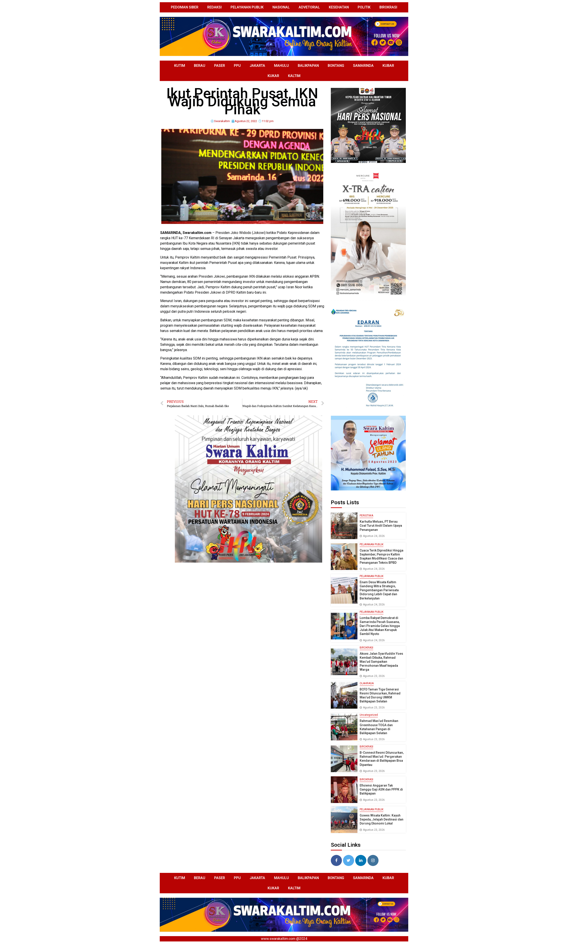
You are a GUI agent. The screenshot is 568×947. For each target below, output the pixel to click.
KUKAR (273, 76)
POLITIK (364, 7)
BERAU (199, 65)
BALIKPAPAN (308, 65)
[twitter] (348, 860)
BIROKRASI (388, 7)
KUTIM (179, 65)
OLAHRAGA (367, 683)
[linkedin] (360, 860)
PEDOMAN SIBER (184, 7)
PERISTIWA (366, 515)
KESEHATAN (339, 7)
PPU (237, 65)
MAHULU (281, 65)
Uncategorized (369, 714)
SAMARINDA (363, 65)
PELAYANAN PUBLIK (247, 7)
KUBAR (388, 65)
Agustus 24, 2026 (374, 536)
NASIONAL (281, 7)
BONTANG (336, 65)
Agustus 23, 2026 (374, 676)
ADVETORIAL (309, 7)
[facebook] (336, 860)
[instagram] (373, 860)
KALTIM (294, 76)
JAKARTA (257, 65)
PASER (219, 65)
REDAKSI (214, 7)
